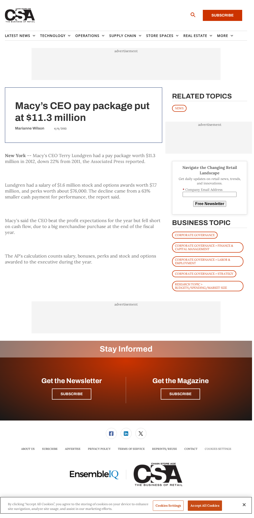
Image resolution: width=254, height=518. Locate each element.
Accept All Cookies (204, 505)
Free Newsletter (209, 204)
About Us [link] (28, 449)
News (179, 108)
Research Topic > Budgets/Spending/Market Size (201, 286)
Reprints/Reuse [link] (164, 449)
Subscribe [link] (50, 449)
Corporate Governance (195, 235)
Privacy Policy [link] (99, 449)
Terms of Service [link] (131, 449)
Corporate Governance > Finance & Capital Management (204, 247)
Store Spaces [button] (160, 35)
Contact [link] (190, 449)
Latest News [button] (17, 35)
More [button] (222, 35)
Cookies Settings (218, 449)
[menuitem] (22, 35)
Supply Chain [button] (122, 35)
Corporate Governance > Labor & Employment (202, 261)
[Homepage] (20, 15)
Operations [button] (87, 35)
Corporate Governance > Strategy (204, 273)
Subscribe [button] (72, 394)
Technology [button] (52, 35)
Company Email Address (202, 190)
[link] (111, 433)
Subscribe (222, 15)
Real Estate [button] (195, 35)
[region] (126, 505)
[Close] (244, 504)
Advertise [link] (72, 449)
